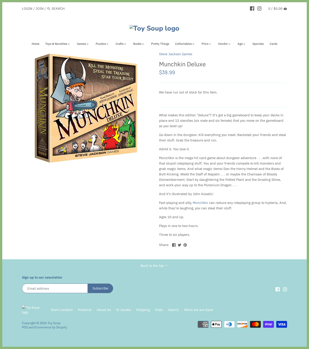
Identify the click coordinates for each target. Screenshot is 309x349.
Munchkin (200, 203)
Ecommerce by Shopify (50, 327)
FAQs (159, 310)
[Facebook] (252, 8)
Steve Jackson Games (175, 54)
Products (85, 310)
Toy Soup (54, 323)
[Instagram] (259, 8)
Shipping (143, 310)
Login (27, 8)
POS (25, 327)
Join (40, 8)
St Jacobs (123, 310)
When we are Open (199, 310)
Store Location (62, 310)
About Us (104, 310)
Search (173, 310)
